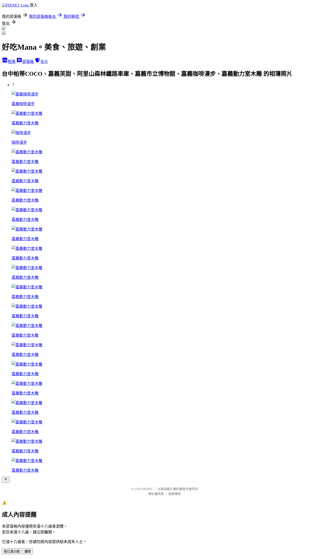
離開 (28, 551)
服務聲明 (174, 494)
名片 (44, 62)
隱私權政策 (156, 494)
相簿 (12, 62)
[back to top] (6, 480)
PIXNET (147, 489)
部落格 (28, 62)
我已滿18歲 (12, 551)
